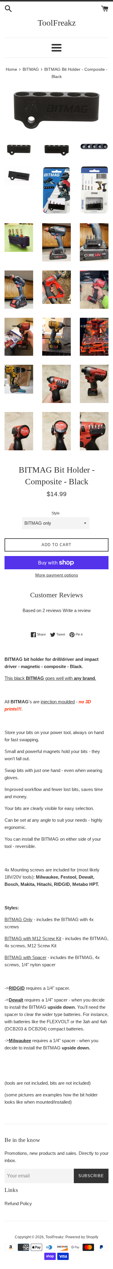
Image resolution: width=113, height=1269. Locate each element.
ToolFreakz (57, 22)
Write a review (77, 610)
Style (56, 513)
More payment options (56, 575)
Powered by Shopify (81, 1237)
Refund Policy (18, 1203)
